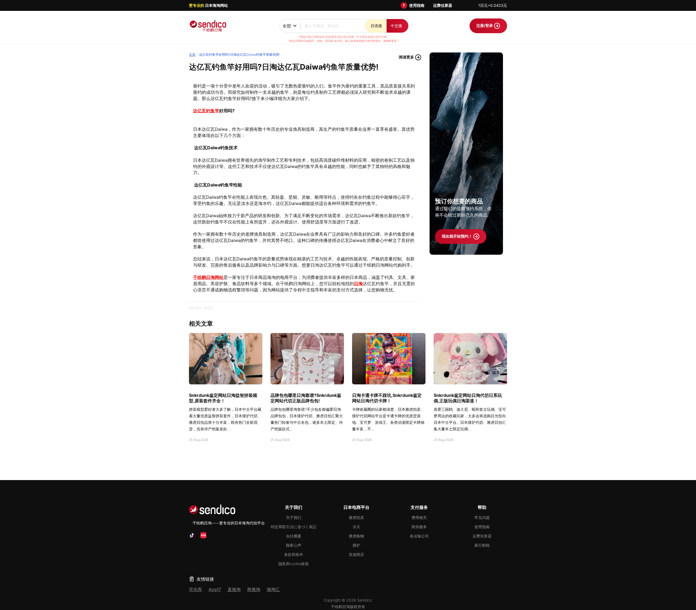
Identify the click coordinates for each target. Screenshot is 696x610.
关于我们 (293, 517)
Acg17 (215, 589)
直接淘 (234, 589)
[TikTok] (192, 535)
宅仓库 (195, 589)
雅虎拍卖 (356, 517)
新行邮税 (482, 545)
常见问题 (482, 517)
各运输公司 (419, 536)
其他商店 (356, 554)
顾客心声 (293, 545)
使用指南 (416, 5)
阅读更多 (407, 57)
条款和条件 (293, 554)
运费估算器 (442, 5)
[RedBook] (203, 535)
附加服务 (419, 526)
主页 (192, 54)
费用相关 (419, 517)
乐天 (356, 526)
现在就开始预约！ (457, 236)
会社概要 (293, 536)
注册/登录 (485, 25)
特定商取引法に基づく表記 (293, 526)
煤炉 (356, 545)
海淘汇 (273, 589)
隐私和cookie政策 (293, 563)
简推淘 (253, 589)
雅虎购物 (356, 536)
